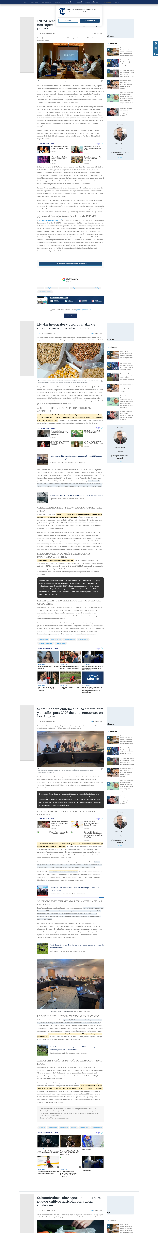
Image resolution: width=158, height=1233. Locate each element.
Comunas (34, 2)
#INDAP (41, 288)
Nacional (57, 2)
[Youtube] (97, 301)
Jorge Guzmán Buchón (48, 33)
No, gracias (68, 20)
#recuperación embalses (45, 643)
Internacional (46, 2)
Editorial (68, 2)
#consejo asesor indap (45, 291)
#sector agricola (43, 639)
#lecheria (73, 1127)
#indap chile (74, 288)
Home (25, 2)
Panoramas (107, 2)
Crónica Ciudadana (91, 2)
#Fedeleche (42, 1127)
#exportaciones (52, 1127)
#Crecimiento (64, 1127)
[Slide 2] (120, 157)
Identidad (78, 2)
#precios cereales (83, 639)
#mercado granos (61, 643)
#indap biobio (64, 288)
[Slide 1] (118, 157)
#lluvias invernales (70, 639)
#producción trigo (56, 639)
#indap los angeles (51, 288)
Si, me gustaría (90, 20)
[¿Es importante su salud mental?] (120, 134)
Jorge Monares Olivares (48, 1206)
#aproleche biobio (97, 1127)
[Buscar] (130, 2)
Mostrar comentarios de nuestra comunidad (71, 263)
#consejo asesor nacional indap (90, 288)
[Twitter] (70, 301)
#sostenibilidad (84, 1127)
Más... (117, 2)
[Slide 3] (121, 157)
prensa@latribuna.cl (83, 310)
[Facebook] (57, 301)
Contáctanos (70, 316)
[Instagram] (84, 301)
